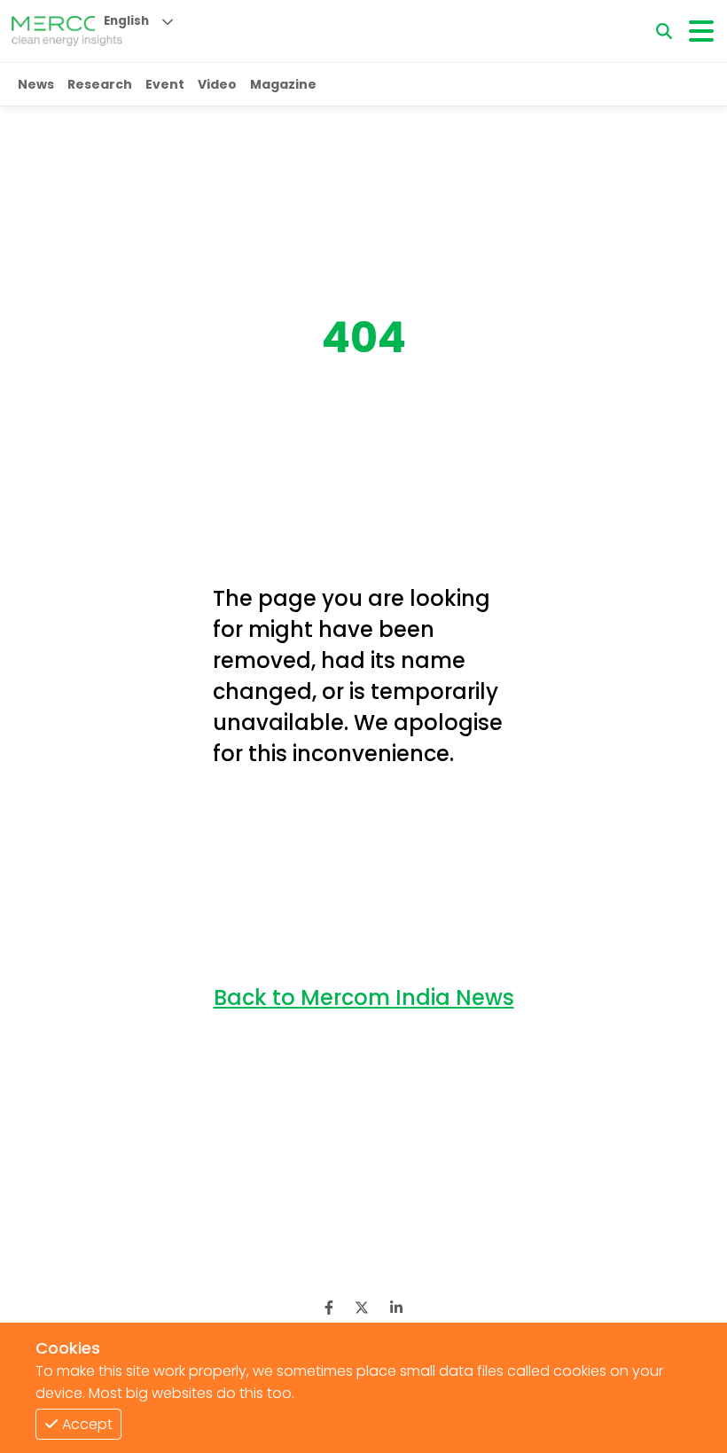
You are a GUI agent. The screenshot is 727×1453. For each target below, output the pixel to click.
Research (99, 84)
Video (217, 84)
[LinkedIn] (396, 1308)
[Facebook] (329, 1308)
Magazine (283, 84)
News (36, 84)
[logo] (67, 31)
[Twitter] (361, 1308)
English (126, 20)
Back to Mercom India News (364, 997)
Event (164, 84)
